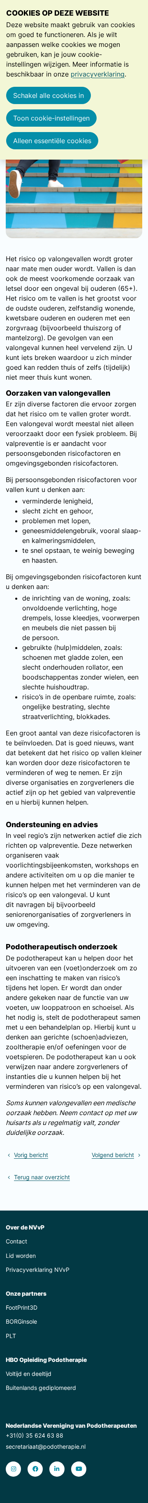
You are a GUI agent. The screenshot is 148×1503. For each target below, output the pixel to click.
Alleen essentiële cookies (52, 141)
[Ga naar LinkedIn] (57, 1469)
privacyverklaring (98, 74)
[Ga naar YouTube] (78, 1469)
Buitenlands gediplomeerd (41, 1387)
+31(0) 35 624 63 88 (34, 1435)
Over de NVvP (25, 1227)
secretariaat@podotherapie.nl (46, 1446)
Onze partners (26, 1293)
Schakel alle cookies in (48, 95)
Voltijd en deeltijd (28, 1373)
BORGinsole (21, 1321)
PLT (11, 1335)
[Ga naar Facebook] (35, 1469)
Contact (16, 1241)
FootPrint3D (21, 1307)
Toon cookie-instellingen (51, 118)
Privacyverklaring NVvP (37, 1269)
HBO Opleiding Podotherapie (46, 1359)
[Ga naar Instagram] (13, 1469)
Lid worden (21, 1255)
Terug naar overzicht (42, 1177)
